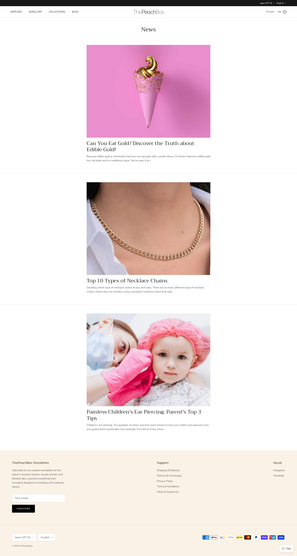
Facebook (278, 475)
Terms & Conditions (168, 486)
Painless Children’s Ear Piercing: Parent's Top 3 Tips (144, 414)
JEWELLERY (35, 11)
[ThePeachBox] (148, 12)
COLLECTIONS (57, 11)
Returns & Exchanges (169, 475)
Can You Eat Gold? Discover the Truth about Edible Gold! (140, 146)
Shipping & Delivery (168, 470)
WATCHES (16, 11)
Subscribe (23, 508)
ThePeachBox (26, 546)
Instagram (279, 470)
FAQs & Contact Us (168, 492)
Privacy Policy (165, 481)
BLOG (75, 11)
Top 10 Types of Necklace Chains (127, 280)
